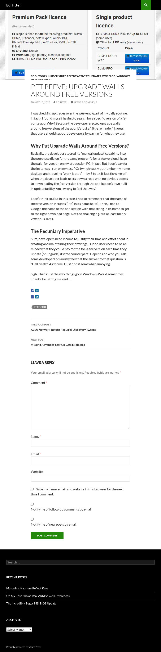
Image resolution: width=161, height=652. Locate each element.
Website (37, 471)
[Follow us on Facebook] (32, 290)
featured (40, 307)
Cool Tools (39, 76)
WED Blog (109, 76)
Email (36, 454)
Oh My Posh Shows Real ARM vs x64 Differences (38, 596)
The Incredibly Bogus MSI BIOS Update (31, 603)
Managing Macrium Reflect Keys (27, 588)
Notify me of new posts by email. (54, 524)
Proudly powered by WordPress (23, 646)
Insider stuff (57, 76)
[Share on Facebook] (32, 296)
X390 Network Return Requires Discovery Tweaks (63, 327)
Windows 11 (43, 79)
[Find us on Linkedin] (37, 290)
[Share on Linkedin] (37, 296)
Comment (39, 383)
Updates (95, 76)
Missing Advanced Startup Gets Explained (58, 342)
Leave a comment (85, 102)
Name (36, 436)
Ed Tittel (13, 5)
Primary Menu (156, 5)
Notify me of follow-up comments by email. (61, 509)
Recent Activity (77, 76)
